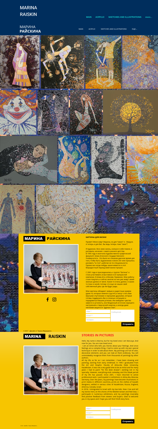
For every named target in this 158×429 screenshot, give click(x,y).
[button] (99, 17)
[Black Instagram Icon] (54, 299)
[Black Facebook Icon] (47, 299)
